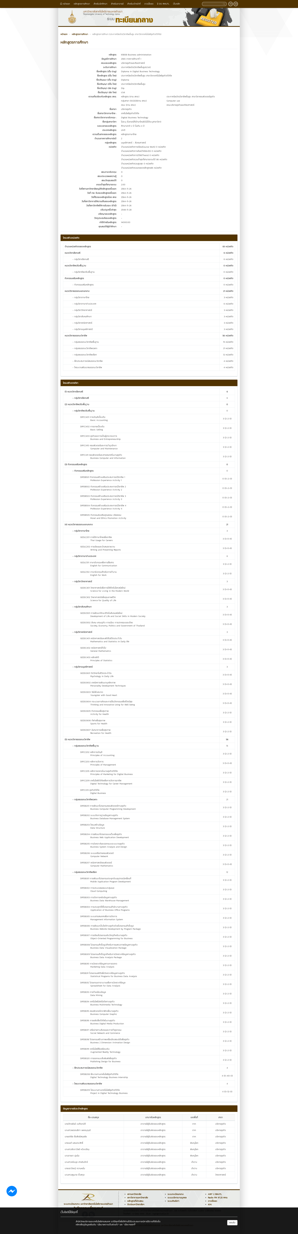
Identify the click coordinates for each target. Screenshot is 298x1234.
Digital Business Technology (134, 117)
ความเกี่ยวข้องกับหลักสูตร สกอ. (102, 96)
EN (236, 3)
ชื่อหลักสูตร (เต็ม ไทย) (106, 75)
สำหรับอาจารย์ (117, 3)
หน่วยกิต (112, 147)
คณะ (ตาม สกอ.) (128, 105)
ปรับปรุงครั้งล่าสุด (108, 209)
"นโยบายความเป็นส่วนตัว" (108, 1224)
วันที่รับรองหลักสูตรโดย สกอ (103, 197)
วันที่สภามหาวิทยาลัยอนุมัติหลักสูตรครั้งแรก (97, 188)
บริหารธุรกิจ (126, 109)
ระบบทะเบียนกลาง (176, 1194)
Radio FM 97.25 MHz (218, 1197)
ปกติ (123, 130)
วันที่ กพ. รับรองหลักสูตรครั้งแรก (101, 193)
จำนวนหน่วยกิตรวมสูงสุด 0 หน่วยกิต (137, 163)
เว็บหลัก (176, 3)
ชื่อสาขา (113, 109)
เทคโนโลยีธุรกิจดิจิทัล (130, 113)
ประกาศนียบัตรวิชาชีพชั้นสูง (133, 84)
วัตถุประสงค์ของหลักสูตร (105, 218)
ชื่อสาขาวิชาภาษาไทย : (106, 113)
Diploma (125, 79)
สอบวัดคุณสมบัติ (109, 180)
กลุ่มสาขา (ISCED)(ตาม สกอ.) (134, 100)
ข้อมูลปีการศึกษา (109, 59)
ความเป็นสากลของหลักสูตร (104, 134)
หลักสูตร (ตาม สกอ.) (130, 96)
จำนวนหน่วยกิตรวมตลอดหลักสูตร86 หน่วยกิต (141, 167)
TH (231, 3)
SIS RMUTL (163, 3)
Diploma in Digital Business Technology (140, 71)
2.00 (123, 184)
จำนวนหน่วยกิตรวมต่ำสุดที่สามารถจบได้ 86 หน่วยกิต (144, 159)
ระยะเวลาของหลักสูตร (106, 126)
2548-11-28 (126, 209)
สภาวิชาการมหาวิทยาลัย (137, 1197)
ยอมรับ (232, 1222)
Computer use (173, 100)
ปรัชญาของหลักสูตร (107, 214)
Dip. (123, 88)
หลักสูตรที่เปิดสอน (135, 1201)
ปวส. (123, 92)
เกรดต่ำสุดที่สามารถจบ (106, 184)
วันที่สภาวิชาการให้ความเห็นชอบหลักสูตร (99, 201)
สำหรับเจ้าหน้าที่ (134, 3)
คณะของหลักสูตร (108, 63)
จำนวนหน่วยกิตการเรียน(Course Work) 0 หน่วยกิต (143, 147)
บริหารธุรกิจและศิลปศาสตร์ (133, 63)
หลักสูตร (112, 54)
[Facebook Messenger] (12, 1190)
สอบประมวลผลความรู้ (106, 176)
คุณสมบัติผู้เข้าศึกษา (107, 226)
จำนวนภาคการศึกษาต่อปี (105, 138)
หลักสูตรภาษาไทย (128, 134)
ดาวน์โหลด (149, 3)
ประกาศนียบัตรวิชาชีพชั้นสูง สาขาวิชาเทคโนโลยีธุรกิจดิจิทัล (146, 75)
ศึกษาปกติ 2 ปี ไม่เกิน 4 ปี (132, 126)
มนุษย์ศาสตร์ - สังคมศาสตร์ (133, 142)
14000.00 (125, 222)
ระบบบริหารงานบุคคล (177, 1197)
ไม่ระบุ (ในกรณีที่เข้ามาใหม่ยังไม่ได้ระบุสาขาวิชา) (141, 121)
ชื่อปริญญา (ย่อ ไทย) (107, 92)
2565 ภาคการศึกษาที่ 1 (131, 59)
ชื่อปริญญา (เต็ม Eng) (106, 79)
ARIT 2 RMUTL (215, 1194)
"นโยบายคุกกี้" (130, 1224)
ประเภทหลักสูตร (109, 130)
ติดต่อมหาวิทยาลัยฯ (135, 1204)
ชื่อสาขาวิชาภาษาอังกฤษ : (105, 117)
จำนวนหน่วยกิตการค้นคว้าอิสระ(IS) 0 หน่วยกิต (141, 151)
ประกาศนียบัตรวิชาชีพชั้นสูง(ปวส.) (136, 67)
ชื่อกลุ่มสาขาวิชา (109, 121)
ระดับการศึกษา (109, 67)
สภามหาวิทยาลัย (134, 1194)
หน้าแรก (66, 3)
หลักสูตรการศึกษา (82, 3)
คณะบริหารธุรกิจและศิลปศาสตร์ (180, 105)
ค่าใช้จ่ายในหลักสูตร (107, 222)
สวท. (210, 1204)
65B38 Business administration (136, 54)
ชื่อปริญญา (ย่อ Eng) (106, 88)
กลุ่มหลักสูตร (110, 142)
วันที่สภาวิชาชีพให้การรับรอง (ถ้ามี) (101, 205)
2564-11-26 (126, 188)
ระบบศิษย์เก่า (173, 1201)
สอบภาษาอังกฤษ (108, 172)
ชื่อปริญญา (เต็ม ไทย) (106, 84)
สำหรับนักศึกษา (100, 3)
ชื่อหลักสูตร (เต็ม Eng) (106, 71)
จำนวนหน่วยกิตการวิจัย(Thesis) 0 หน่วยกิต (140, 155)
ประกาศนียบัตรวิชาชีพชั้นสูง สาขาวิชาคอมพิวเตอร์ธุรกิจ (191, 96)
